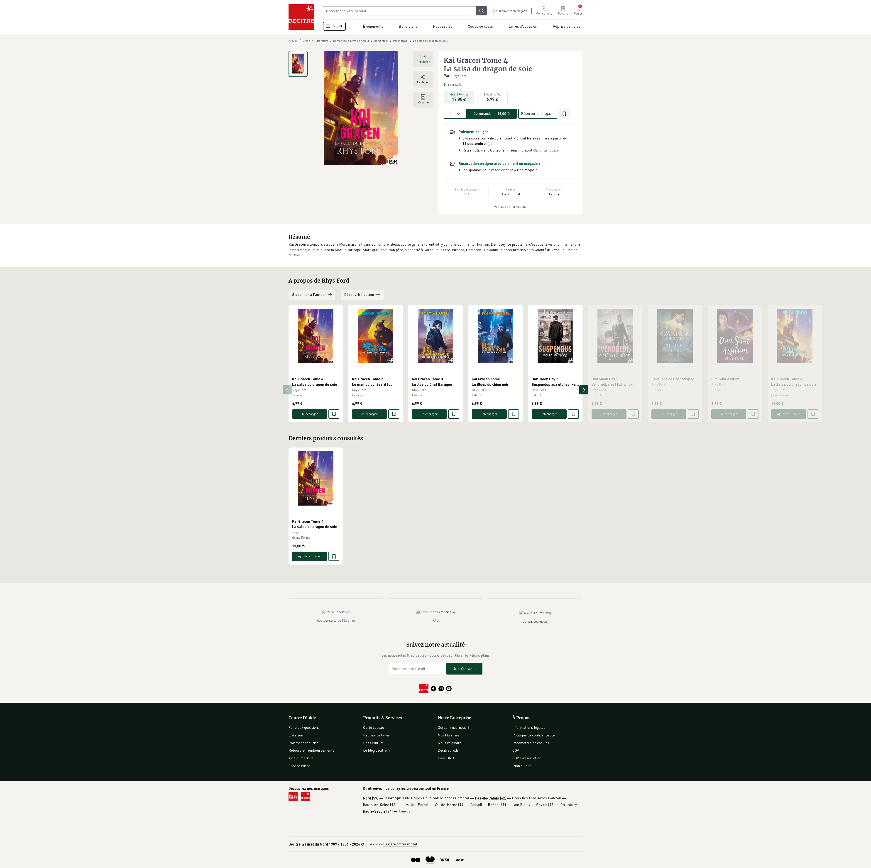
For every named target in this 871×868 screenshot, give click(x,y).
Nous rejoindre (449, 743)
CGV (515, 750)
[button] (435, 247)
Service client (299, 765)
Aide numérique (301, 758)
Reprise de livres (376, 735)
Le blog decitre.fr (376, 750)
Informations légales (528, 727)
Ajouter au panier (788, 414)
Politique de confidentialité (533, 735)
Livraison (296, 735)
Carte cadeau (373, 727)
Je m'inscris (464, 668)
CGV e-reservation (526, 758)
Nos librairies (449, 735)
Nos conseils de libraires (336, 620)
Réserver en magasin (538, 113)
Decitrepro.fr (448, 750)
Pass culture (373, 743)
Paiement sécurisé (303, 743)
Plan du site (521, 765)
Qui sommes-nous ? (453, 727)
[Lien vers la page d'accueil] (301, 17)
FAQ (435, 620)
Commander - (492, 113)
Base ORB (446, 758)
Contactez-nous (535, 621)
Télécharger (310, 414)
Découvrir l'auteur (359, 294)
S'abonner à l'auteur (309, 294)
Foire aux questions (304, 727)
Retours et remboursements (311, 750)
